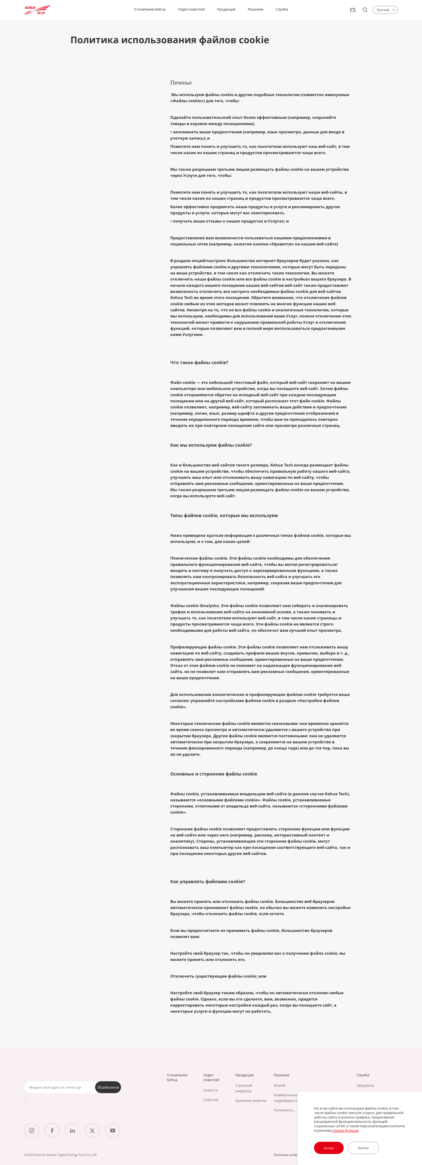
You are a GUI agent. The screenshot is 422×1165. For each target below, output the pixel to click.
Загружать (365, 1085)
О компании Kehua (150, 9)
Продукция (226, 9)
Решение (255, 9)
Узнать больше (345, 1130)
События (210, 1099)
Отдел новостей (191, 9)
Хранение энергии (250, 1100)
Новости (210, 1090)
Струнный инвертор (243, 1088)
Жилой (279, 1085)
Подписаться (108, 1087)
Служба (282, 9)
